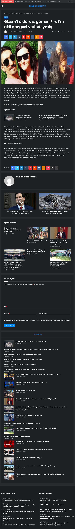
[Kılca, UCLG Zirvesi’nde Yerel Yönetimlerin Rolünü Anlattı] (9, 452)
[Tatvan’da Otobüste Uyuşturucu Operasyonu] (9, 117)
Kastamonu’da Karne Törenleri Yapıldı (17, 436)
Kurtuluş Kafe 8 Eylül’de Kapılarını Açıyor (29, 458)
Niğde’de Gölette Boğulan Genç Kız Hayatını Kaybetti (36, 250)
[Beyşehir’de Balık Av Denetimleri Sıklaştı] (9, 417)
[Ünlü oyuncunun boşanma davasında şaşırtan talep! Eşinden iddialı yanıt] (9, 476)
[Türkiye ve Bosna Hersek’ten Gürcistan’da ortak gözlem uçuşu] (9, 468)
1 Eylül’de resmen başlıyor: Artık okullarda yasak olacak (30, 1)
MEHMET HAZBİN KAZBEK (14, 32)
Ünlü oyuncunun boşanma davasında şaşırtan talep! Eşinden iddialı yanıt (40, 474)
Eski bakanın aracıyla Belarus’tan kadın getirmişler (32, 441)
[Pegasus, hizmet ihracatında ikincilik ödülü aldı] (9, 385)
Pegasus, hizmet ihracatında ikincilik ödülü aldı (31, 382)
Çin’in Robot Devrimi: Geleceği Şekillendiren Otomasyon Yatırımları (38, 374)
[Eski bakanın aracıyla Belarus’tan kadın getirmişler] (9, 443)
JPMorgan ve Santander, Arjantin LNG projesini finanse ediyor (24, 369)
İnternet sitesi (43, 313)
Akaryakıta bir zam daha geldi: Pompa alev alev (20, 364)
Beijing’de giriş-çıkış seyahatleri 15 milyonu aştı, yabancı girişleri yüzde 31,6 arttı (31, 349)
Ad (5, 306)
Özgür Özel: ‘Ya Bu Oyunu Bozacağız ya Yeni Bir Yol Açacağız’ (58, 242)
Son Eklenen (37, 334)
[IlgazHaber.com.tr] (37, 6)
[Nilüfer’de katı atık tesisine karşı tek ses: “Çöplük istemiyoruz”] (60, 255)
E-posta (7, 313)
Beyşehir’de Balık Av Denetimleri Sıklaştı (29, 415)
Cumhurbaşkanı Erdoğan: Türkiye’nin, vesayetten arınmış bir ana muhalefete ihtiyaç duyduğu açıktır (13, 264)
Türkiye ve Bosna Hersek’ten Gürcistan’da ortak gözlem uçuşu (36, 466)
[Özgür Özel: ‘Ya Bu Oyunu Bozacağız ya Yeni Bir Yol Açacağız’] (60, 233)
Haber (13, 13)
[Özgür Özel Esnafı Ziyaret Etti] (37, 233)
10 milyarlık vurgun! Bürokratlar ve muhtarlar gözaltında (12, 229)
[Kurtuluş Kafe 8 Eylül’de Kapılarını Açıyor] (9, 460)
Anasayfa (8, 13)
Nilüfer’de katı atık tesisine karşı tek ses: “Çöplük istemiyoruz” (59, 264)
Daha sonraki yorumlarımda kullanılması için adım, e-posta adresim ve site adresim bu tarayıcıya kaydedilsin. (38, 320)
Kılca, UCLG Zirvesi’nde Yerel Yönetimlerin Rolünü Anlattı (34, 450)
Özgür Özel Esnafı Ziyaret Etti (37, 240)
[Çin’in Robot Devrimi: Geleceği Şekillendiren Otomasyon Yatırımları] (9, 376)
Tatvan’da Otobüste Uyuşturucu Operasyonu (31, 341)
